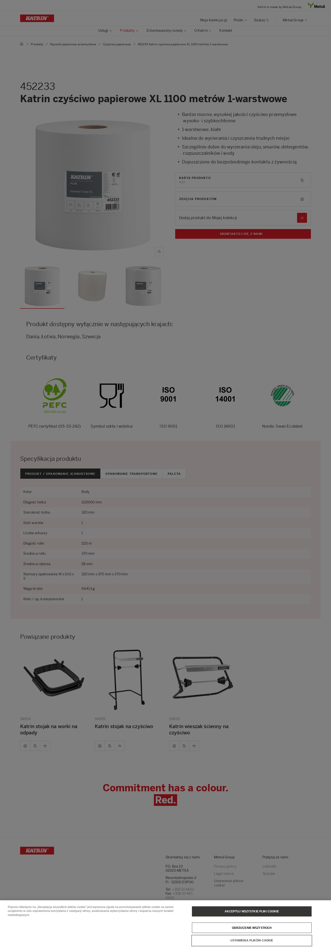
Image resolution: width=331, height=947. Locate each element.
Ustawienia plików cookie (251, 940)
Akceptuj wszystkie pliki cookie (252, 911)
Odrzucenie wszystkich (252, 927)
